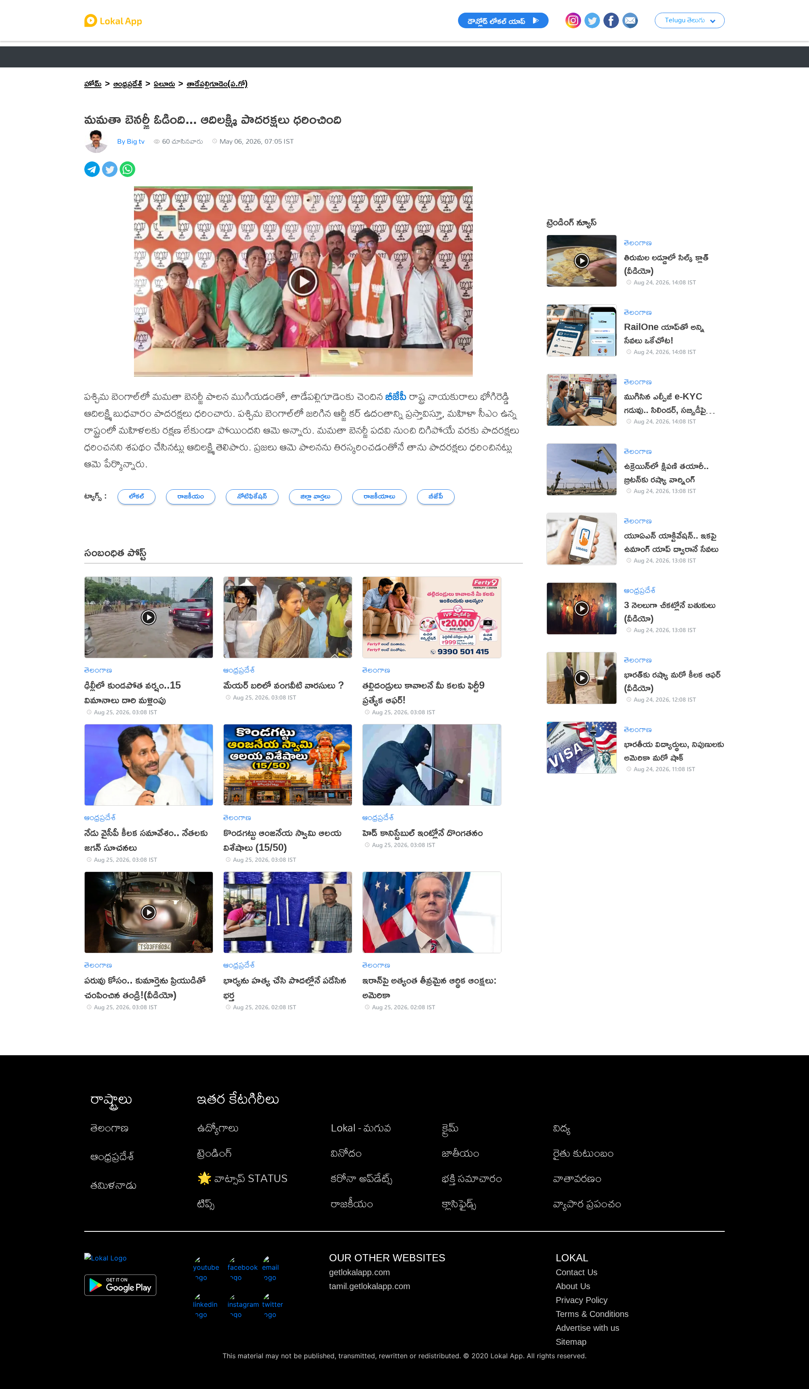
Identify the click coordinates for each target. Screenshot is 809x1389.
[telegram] (93, 173)
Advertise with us (587, 1328)
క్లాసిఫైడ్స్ (459, 1203)
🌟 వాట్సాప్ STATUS (242, 1178)
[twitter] (111, 173)
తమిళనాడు (114, 1185)
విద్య (562, 1127)
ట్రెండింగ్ (214, 1153)
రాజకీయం (352, 1203)
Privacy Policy (582, 1300)
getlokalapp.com (359, 1272)
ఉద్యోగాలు (218, 1127)
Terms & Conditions (592, 1314)
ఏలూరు (164, 83)
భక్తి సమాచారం (472, 1178)
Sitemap (571, 1341)
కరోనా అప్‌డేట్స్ (361, 1178)
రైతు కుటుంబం (583, 1153)
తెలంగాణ (153, 57)
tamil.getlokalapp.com (369, 1286)
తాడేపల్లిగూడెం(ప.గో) (217, 83)
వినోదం (346, 1153)
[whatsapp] (128, 173)
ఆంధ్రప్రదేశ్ (102, 57)
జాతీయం (461, 1153)
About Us (573, 1286)
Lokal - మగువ (361, 1127)
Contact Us (576, 1272)
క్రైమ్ (450, 1127)
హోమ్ (93, 83)
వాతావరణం (577, 1178)
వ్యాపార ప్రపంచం (587, 1203)
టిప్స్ (205, 1203)
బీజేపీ (396, 396)
